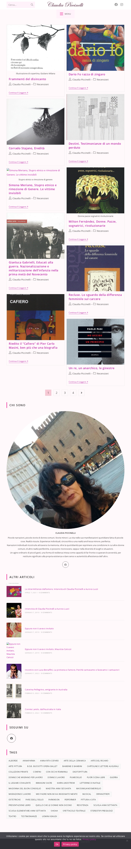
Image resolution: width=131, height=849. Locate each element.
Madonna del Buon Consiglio (25, 788)
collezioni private (18, 771)
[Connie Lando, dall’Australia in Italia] (14, 710)
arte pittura (15, 766)
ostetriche (15, 799)
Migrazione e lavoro (20, 794)
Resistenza (83, 805)
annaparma (29, 760)
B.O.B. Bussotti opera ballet (42, 766)
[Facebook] (116, 4)
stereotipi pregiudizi (101, 810)
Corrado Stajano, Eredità (27, 148)
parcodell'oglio (34, 799)
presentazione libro (20, 805)
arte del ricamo (99, 760)
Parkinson (54, 799)
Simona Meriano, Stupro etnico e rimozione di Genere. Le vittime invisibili (33, 189)
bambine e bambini (72, 766)
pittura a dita (88, 799)
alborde (13, 760)
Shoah (54, 810)
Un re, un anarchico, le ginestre (92, 368)
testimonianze (29, 816)
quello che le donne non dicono (54, 805)
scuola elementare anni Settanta (27, 810)
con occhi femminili (57, 771)
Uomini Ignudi (49, 816)
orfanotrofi (103, 794)
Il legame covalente (20, 783)
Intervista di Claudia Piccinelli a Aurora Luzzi (47, 608)
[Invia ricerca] (32, 5)
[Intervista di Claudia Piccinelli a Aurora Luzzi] (14, 610)
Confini (37, 771)
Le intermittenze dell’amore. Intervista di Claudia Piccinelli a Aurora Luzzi (61, 589)
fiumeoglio (76, 777)
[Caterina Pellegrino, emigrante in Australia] (14, 691)
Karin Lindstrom (66, 783)
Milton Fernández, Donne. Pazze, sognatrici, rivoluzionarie (93, 223)
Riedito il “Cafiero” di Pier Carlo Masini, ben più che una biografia (33, 345)
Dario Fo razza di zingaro (87, 74)
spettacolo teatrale (74, 810)
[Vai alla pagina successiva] (81, 393)
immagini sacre (44, 783)
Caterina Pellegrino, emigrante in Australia (46, 689)
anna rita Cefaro (49, 760)
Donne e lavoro (56, 777)
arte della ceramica (75, 760)
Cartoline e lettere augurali (103, 766)
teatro (12, 816)
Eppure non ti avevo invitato (39, 628)
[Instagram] (121, 4)
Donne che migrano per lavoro (26, 777)
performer (70, 799)
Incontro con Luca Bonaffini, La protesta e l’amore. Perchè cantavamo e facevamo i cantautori (72, 669)
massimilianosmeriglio (88, 788)
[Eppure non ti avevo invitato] (14, 630)
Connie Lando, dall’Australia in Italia (43, 709)
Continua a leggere (18, 93)
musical (86, 794)
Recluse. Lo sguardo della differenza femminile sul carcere (95, 297)
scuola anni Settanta (105, 805)
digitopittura (80, 771)
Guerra (114, 777)
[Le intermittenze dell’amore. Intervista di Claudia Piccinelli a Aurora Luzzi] (14, 590)
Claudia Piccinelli (21, 84)
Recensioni (43, 84)
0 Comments (44, 592)
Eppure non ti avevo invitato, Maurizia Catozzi (48, 649)
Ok (57, 844)
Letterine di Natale (90, 783)
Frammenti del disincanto (27, 79)
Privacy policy (89, 839)
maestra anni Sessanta (58, 788)
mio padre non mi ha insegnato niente (56, 794)
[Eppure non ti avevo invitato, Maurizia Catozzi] (14, 650)
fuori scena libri (96, 777)
